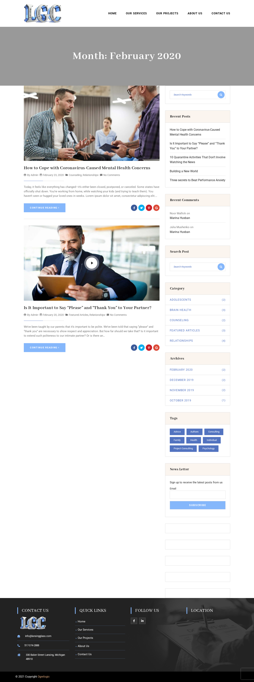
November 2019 (197, 390)
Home (112, 13)
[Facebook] (134, 208)
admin (34, 175)
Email (173, 488)
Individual (212, 440)
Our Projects (167, 13)
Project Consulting (183, 448)
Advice (177, 431)
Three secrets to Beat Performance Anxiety (197, 180)
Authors (194, 431)
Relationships (90, 175)
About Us (195, 13)
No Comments (111, 175)
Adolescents (197, 299)
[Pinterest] (149, 208)
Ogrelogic (44, 676)
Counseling (75, 175)
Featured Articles (78, 314)
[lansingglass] (43, 13)
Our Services (136, 13)
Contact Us (221, 13)
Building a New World (184, 171)
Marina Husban (180, 218)
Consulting (213, 431)
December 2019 (197, 380)
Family (177, 440)
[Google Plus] (156, 208)
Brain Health (197, 310)
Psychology (208, 448)
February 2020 (197, 369)
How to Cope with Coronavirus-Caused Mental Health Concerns (87, 168)
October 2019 (197, 400)
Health (193, 440)
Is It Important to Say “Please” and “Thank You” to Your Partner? (87, 308)
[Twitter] (141, 208)
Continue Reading (43, 207)
